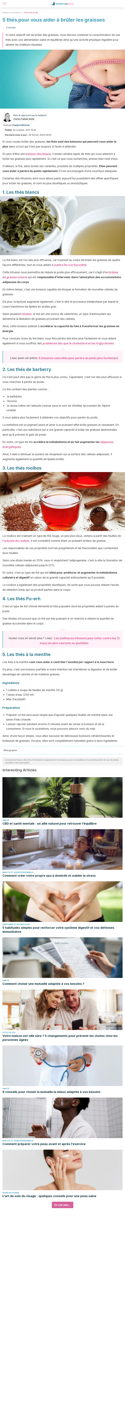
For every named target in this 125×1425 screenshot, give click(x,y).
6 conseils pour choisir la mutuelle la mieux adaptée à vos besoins (51, 1092)
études (27, 314)
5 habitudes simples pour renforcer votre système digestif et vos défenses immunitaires (58, 930)
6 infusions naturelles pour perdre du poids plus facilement (78, 358)
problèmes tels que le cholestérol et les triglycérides (78, 343)
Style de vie (8, 1032)
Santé (5, 820)
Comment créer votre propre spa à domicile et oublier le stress (49, 875)
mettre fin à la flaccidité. (70, 264)
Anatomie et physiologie (16, 924)
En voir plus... (62, 1204)
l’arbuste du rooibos (15, 540)
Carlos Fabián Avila (23, 119)
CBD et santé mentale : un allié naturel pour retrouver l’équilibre (49, 823)
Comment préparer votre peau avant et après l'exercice (44, 1144)
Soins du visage (10, 1193)
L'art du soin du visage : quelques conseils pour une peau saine (49, 1196)
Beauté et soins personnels (17, 872)
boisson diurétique (38, 153)
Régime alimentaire (11, 12)
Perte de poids (31, 12)
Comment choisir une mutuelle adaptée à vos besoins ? (43, 984)
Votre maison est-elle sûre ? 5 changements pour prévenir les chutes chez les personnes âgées (60, 1038)
